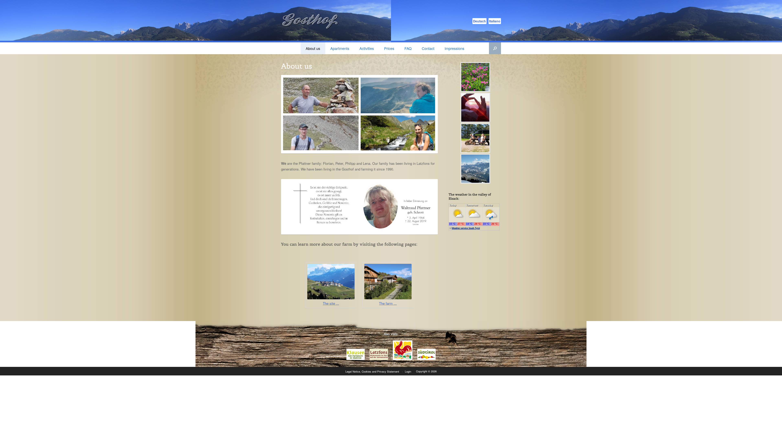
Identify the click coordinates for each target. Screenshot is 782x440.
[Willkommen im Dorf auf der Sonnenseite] (379, 359)
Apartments (339, 48)
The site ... (331, 303)
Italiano (494, 21)
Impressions (454, 48)
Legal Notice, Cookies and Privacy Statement (372, 371)
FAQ (408, 48)
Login (408, 371)
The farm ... (388, 303)
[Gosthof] (311, 21)
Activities (366, 48)
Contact (428, 48)
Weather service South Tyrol (465, 228)
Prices (389, 48)
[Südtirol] (426, 359)
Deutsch (479, 21)
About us (313, 48)
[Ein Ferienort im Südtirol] (355, 359)
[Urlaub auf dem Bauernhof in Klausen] (402, 359)
